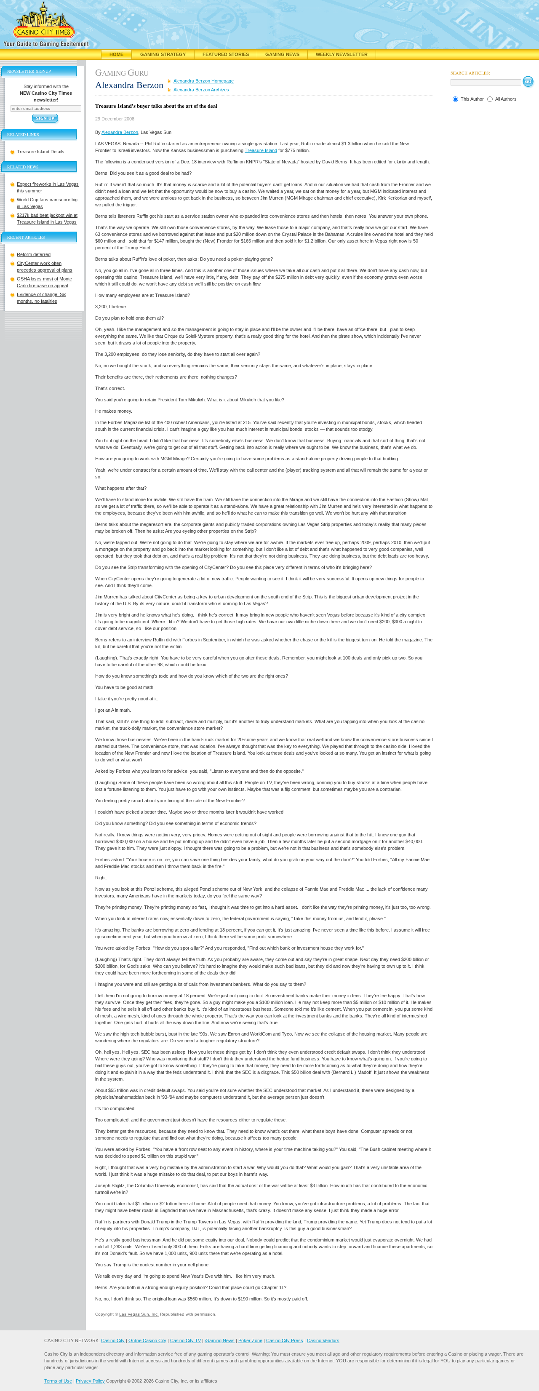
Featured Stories (226, 54)
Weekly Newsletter (342, 54)
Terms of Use (58, 1380)
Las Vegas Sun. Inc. (139, 1314)
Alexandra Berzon (119, 132)
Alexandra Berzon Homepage (203, 80)
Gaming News (282, 54)
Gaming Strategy (163, 54)
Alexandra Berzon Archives (201, 89)
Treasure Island (261, 150)
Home (116, 54)
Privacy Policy (90, 1380)
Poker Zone (250, 1340)
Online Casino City (147, 1340)
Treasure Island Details (40, 151)
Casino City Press (284, 1340)
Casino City (113, 1340)
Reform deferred (34, 254)
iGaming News (220, 1340)
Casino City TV (185, 1340)
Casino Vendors (323, 1340)
